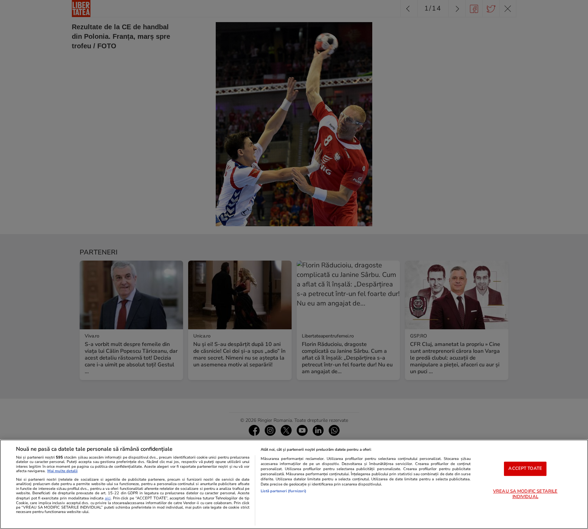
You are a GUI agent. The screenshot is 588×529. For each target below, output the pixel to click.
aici (108, 498)
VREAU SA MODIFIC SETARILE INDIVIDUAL (525, 494)
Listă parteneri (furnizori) (283, 491)
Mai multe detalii (62, 471)
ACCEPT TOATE (525, 468)
